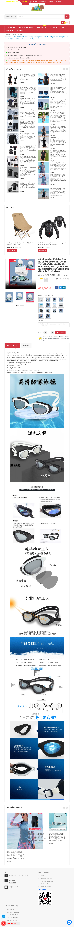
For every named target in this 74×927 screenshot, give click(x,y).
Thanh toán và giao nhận (47, 881)
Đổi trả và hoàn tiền (46, 884)
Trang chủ (11, 28)
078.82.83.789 (12, 883)
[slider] (41, 278)
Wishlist (44, 1)
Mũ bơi (20, 34)
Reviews (26, 345)
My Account (35, 1)
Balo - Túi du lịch (57, 28)
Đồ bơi (14, 34)
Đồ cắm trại (42, 27)
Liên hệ (20, 30)
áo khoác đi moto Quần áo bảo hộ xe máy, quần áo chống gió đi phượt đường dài (52, 243)
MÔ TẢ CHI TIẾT (12, 345)
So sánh (51, 1)
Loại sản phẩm (10, 16)
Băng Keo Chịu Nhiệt (12, 917)
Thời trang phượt (26, 28)
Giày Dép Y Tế (10, 909)
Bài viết (10, 30)
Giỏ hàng (59, 1)
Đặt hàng (61, 332)
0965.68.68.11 (12, 880)
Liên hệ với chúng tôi (46, 886)
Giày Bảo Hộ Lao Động (13, 912)
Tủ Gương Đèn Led (12, 920)
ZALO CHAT (42, 889)
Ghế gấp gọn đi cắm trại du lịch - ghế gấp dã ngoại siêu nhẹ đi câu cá (20, 243)
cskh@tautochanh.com (15, 887)
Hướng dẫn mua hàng (46, 878)
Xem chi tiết (12, 250)
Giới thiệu (43, 876)
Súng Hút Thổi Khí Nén (13, 915)
